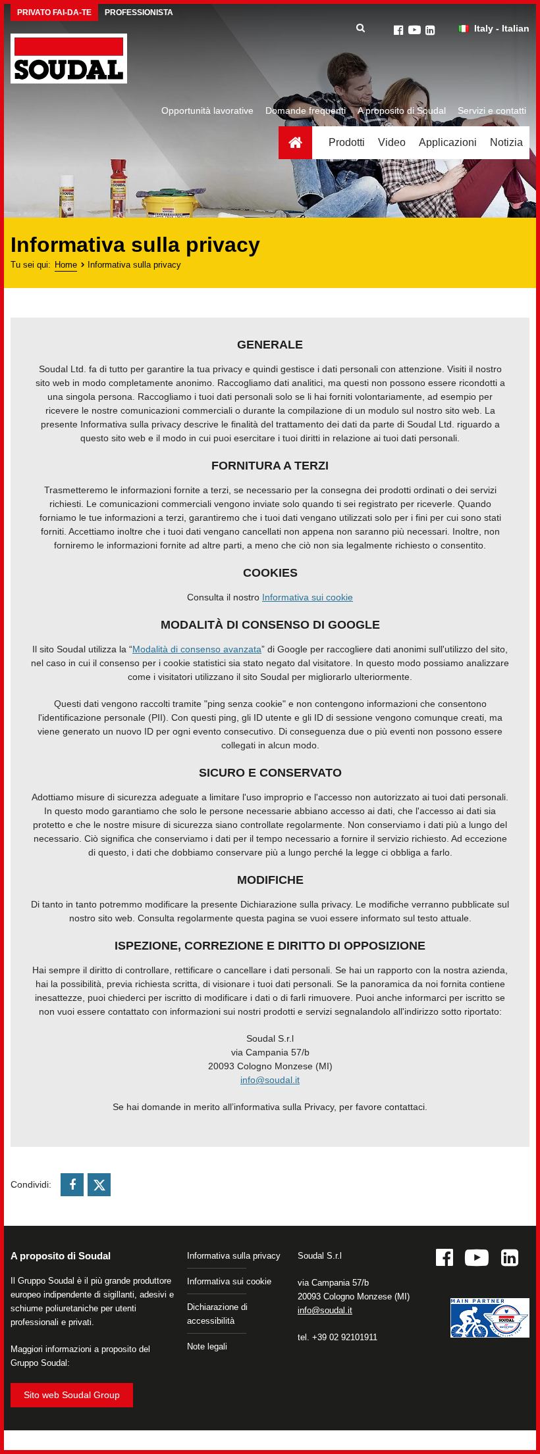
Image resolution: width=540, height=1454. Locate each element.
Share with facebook (72, 1184)
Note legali (207, 1346)
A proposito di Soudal (402, 110)
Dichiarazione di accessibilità (217, 1314)
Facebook (398, 30)
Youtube (414, 30)
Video (392, 142)
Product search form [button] (360, 28)
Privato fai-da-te (54, 12)
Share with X (99, 1184)
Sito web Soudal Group (72, 1395)
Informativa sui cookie (307, 597)
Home (295, 142)
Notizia (506, 142)
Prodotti (347, 142)
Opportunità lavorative (207, 110)
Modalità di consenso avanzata (196, 649)
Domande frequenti (305, 110)
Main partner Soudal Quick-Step (489, 1320)
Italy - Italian (501, 28)
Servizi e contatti (492, 110)
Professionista (139, 12)
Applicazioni (448, 142)
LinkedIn (430, 30)
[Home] (68, 58)
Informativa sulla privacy (234, 1256)
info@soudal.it (270, 1080)
